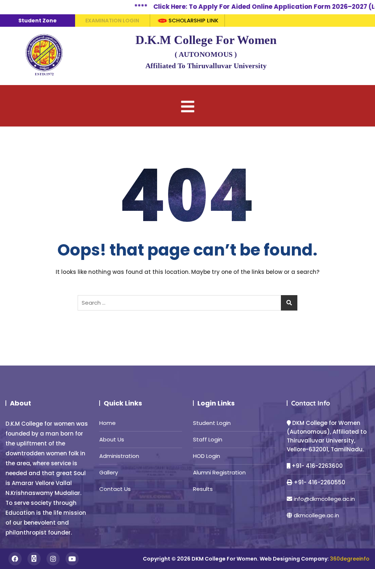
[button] (187, 105)
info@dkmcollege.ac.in (324, 499)
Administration (119, 456)
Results (203, 489)
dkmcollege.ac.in (316, 515)
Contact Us (115, 489)
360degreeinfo (350, 558)
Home (107, 423)
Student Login (212, 423)
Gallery (108, 472)
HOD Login (206, 456)
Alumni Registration (219, 472)
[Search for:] (187, 303)
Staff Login (207, 439)
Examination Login (112, 20)
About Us (111, 439)
